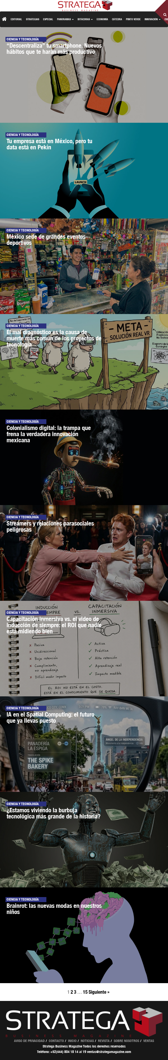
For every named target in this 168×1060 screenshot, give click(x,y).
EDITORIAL (16, 19)
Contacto (56, 1041)
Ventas (148, 1041)
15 (85, 992)
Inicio (72, 1041)
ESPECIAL (48, 19)
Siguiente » (99, 992)
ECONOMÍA (102, 19)
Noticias (87, 1041)
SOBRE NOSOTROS (126, 1041)
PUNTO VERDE (133, 19)
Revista (104, 1041)
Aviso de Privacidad (29, 1041)
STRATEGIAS (32, 19)
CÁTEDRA (117, 19)
